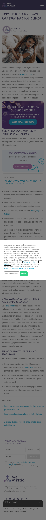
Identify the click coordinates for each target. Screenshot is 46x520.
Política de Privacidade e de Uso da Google (19, 268)
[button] (11, 273)
